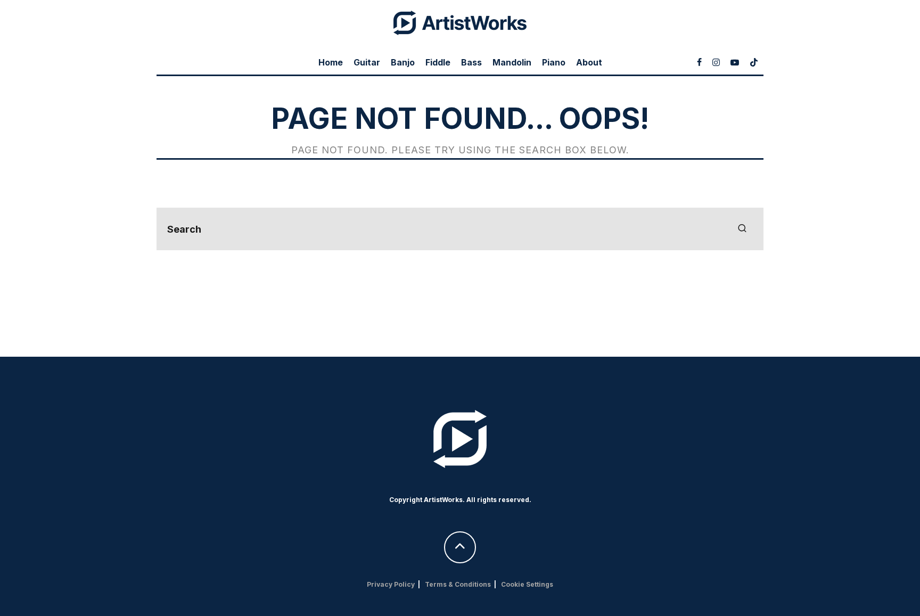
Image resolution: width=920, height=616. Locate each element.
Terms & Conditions (458, 584)
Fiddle (437, 62)
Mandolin (511, 62)
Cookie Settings (527, 584)
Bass (471, 62)
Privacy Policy (391, 584)
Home (330, 62)
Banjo (403, 62)
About (589, 62)
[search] (742, 229)
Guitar (367, 62)
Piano (553, 62)
